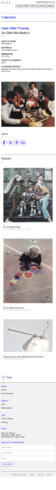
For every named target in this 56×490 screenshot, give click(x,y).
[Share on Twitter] (10, 142)
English (32, 475)
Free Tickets (30, 6)
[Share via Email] (23, 142)
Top (7, 377)
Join (18, 6)
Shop (43, 6)
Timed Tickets (7, 419)
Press (3, 390)
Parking (4, 422)
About (4, 386)
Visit (3, 415)
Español (41, 475)
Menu (51, 6)
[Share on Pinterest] (16, 142)
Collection (8, 17)
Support (4, 401)
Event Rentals (7, 394)
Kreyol (49, 475)
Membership (6, 408)
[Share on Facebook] (4, 142)
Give (3, 404)
